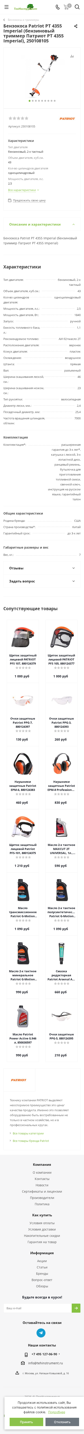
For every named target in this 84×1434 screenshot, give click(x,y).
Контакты (42, 1179)
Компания (42, 1164)
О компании (42, 1172)
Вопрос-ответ (42, 1280)
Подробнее (56, 1412)
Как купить (42, 1215)
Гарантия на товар (42, 1242)
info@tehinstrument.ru (45, 1363)
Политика (42, 1204)
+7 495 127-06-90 (44, 1354)
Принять (26, 1422)
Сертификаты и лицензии (42, 1191)
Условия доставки (42, 1229)
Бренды (42, 1273)
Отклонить (62, 1422)
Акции (42, 1261)
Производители (42, 1198)
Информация (42, 1253)
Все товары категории (28, 1133)
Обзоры (42, 1286)
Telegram (41, 1332)
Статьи (42, 1267)
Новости (42, 1185)
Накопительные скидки (42, 1235)
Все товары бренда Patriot (31, 1141)
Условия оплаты (42, 1223)
